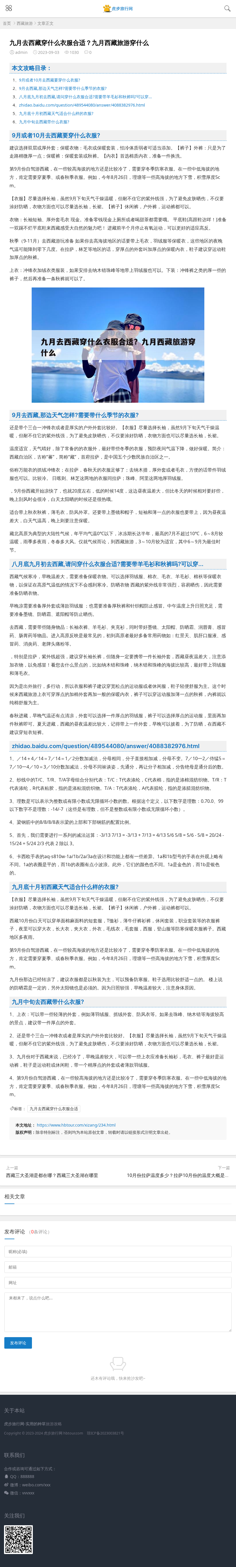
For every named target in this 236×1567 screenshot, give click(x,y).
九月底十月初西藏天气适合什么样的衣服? (56, 113)
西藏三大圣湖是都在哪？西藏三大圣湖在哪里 (52, 1175)
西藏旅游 (25, 23)
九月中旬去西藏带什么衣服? (44, 121)
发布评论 (18, 1342)
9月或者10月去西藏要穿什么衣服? (49, 80)
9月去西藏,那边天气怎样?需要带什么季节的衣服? (62, 88)
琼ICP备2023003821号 (105, 1433)
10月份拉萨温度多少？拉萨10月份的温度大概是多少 (180, 1175)
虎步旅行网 (53, 1433)
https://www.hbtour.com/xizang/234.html (76, 1125)
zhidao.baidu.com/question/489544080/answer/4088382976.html (82, 105)
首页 (7, 23)
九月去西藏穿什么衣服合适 (54, 1108)
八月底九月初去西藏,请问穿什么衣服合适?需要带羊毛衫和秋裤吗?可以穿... (85, 96)
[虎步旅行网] (118, 12)
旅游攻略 (54, 1423)
